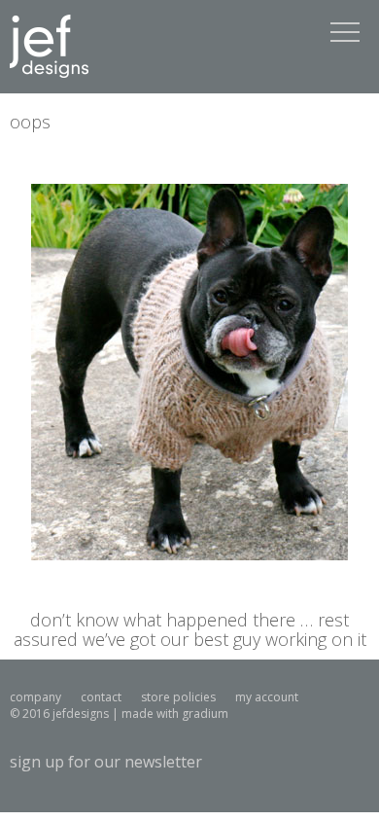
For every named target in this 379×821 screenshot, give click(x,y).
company (35, 697)
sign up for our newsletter (106, 761)
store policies (178, 697)
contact (101, 697)
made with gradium (174, 713)
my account (266, 697)
